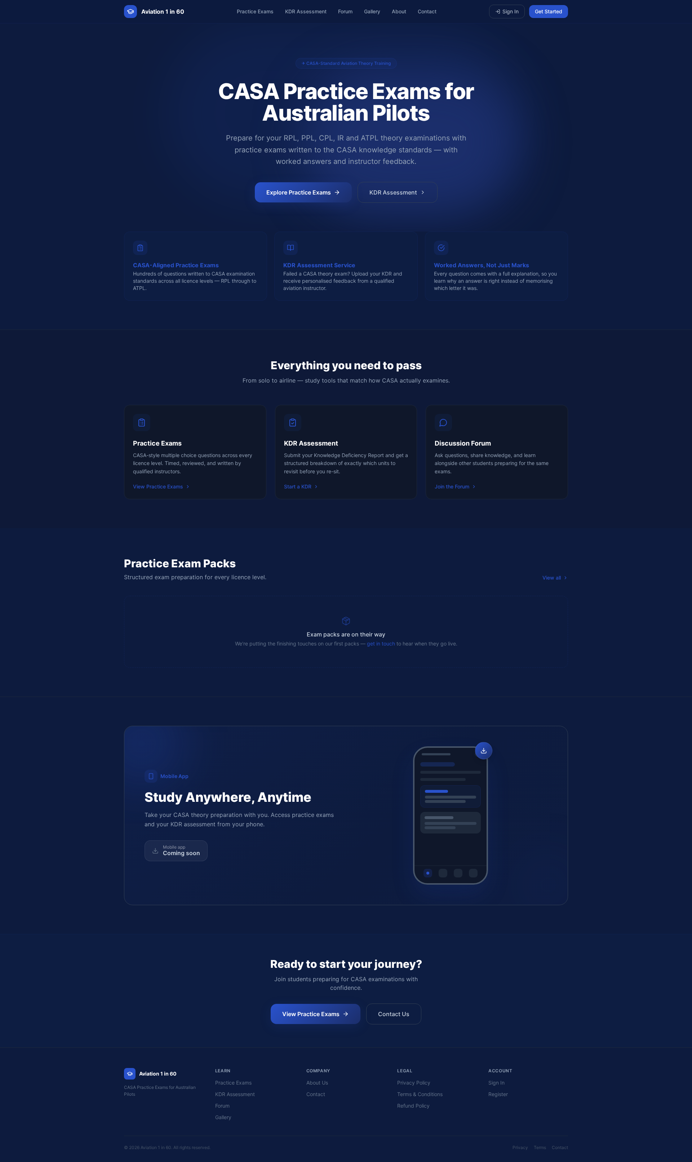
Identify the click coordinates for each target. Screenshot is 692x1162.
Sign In (510, 11)
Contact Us (393, 1014)
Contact (427, 11)
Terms (540, 1147)
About (399, 11)
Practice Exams (255, 11)
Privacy (520, 1147)
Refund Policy (413, 1106)
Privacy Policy (413, 1083)
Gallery (372, 11)
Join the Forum (452, 486)
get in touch (381, 643)
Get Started (548, 11)
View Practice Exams (158, 486)
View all (551, 578)
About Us (317, 1083)
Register (498, 1094)
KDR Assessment (306, 11)
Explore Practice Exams (298, 192)
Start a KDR (297, 486)
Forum (345, 11)
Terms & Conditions (420, 1094)
